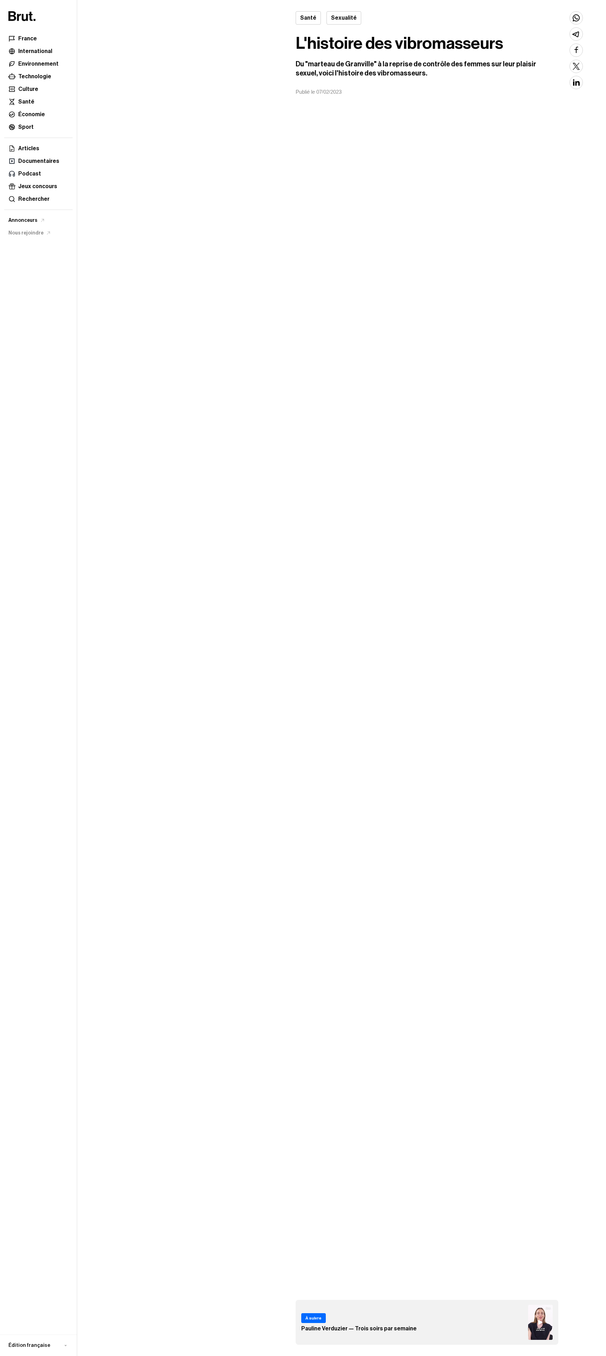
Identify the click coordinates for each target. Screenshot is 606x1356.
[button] (38, 1345)
